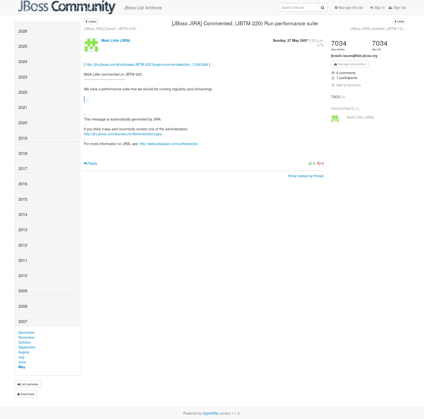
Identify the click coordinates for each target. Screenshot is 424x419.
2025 (22, 46)
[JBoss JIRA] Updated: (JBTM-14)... (378, 28)
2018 (22, 153)
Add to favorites (348, 84)
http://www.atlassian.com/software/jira (169, 143)
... (86, 99)
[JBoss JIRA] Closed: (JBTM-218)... (111, 28)
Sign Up (399, 7)
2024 (22, 61)
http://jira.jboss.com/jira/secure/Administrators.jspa (123, 133)
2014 (22, 214)
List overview (29, 384)
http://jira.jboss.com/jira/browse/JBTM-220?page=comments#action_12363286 (147, 64)
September (27, 347)
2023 (22, 77)
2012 (22, 245)
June (22, 361)
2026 (22, 31)
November (26, 337)
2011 (22, 260)
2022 (22, 92)
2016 (22, 184)
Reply (92, 163)
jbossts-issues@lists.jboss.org (354, 55)
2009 (22, 291)
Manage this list (350, 7)
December (26, 332)
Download (27, 394)
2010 (22, 275)
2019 (22, 138)
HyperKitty (211, 413)
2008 (22, 306)
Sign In (379, 7)
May (21, 366)
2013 (22, 229)
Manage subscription (351, 64)
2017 (22, 168)
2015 (22, 199)
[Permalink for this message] (322, 45)
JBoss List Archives (143, 7)
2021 (22, 107)
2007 (22, 321)
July (21, 356)
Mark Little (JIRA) (115, 40)
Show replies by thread (306, 175)
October (24, 342)
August (23, 352)
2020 (22, 122)
